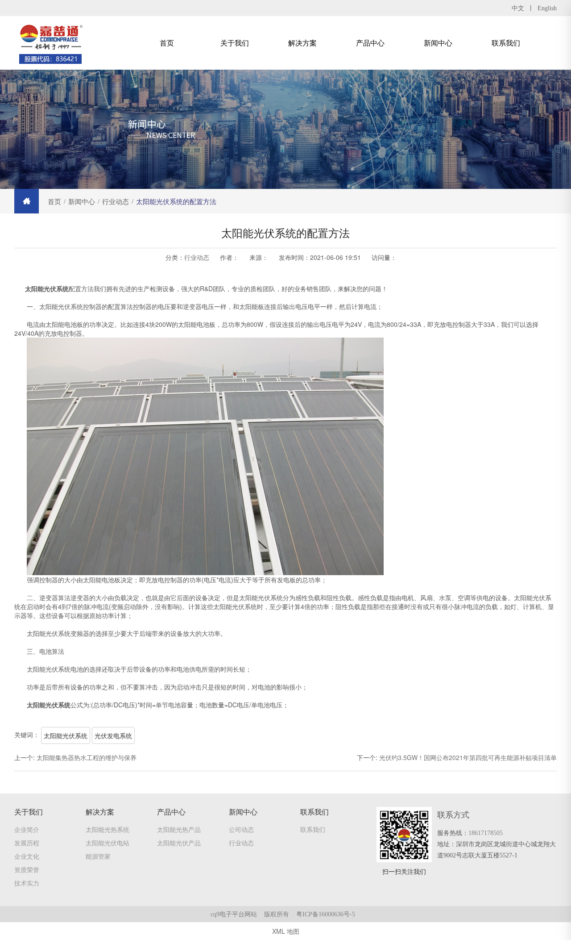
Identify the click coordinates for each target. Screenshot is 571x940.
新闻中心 (438, 43)
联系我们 (506, 43)
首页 (167, 43)
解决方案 (302, 43)
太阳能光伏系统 (65, 735)
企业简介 (26, 829)
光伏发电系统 (113, 735)
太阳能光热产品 (179, 829)
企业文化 (26, 856)
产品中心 (370, 43)
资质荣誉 (26, 869)
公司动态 (241, 829)
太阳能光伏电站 (107, 842)
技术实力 (26, 882)
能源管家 (98, 856)
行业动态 (196, 257)
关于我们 (234, 43)
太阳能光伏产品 (179, 842)
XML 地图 (285, 931)
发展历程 (26, 842)
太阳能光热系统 (107, 829)
